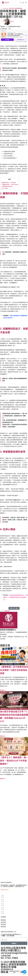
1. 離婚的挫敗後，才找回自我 (8, 182)
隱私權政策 (7, 972)
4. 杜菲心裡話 (4, 188)
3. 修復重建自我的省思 (6, 186)
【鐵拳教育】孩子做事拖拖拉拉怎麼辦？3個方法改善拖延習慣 (14, 670)
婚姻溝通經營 (18, 8)
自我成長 (7, 611)
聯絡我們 (3, 926)
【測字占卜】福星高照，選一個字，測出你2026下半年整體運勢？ (14, 760)
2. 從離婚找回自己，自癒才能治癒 (9, 184)
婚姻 (15, 500)
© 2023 (5, 962)
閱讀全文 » (3, 690)
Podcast (5, 8)
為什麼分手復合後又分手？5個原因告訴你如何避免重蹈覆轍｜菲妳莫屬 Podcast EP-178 (14, 716)
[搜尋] (20, 2)
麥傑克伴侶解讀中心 (13, 963)
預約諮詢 (3, 924)
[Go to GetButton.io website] (24, 974)
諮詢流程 (3, 922)
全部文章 (11, 8)
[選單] (25, 2)
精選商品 (3, 920)
